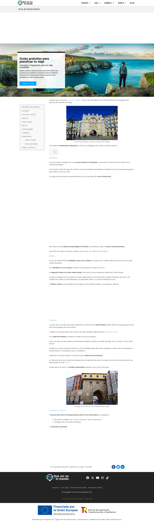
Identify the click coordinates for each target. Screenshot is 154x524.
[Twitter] (118, 467)
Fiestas (25, 126)
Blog (132, 3)
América (108, 3)
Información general (31, 107)
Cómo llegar (30, 140)
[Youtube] (97, 477)
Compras (25, 133)
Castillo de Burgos (111, 332)
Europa (84, 3)
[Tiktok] (107, 477)
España (67, 362)
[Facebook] (114, 467)
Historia (25, 111)
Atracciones (27, 122)
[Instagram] (102, 477)
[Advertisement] (77, 27)
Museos (25, 118)
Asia (96, 3)
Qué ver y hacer (29, 115)
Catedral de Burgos (74, 100)
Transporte (27, 137)
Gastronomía (27, 129)
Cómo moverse (31, 144)
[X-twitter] (92, 477)
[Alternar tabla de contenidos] (53, 152)
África (121, 3)
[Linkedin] (123, 467)
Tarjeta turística (29, 148)
